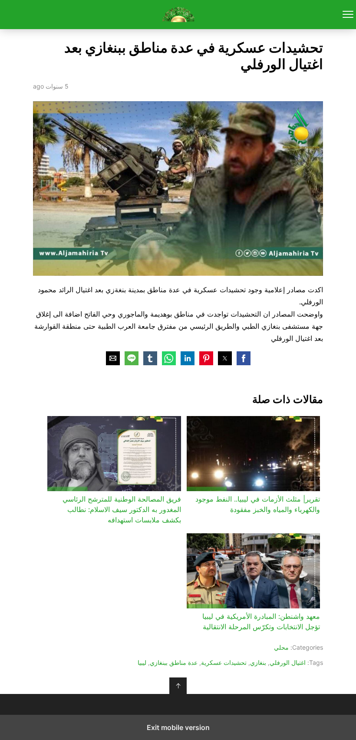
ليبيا (142, 662)
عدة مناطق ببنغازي (174, 662)
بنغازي (258, 662)
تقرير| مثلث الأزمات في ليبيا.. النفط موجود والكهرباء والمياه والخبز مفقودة (257, 504)
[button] (244, 358)
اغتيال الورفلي (288, 662)
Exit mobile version (178, 727)
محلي (281, 647)
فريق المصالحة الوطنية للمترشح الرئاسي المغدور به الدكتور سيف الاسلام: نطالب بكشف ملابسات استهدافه (122, 509)
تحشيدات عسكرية (224, 662)
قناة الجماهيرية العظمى (178, 14)
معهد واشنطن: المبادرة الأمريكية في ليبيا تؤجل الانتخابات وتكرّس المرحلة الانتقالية (261, 621)
